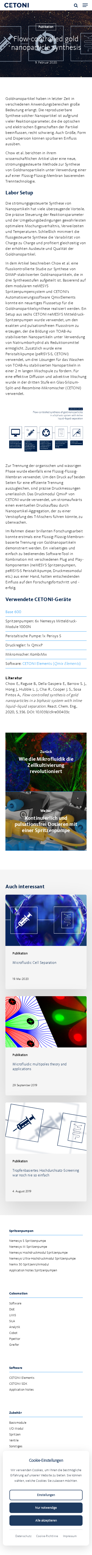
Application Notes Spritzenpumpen (33, 1270)
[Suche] (75, 5)
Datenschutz (23, 1536)
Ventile (14, 1440)
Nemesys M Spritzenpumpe (28, 1246)
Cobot (13, 1333)
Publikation (45, 27)
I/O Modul (16, 1428)
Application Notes (21, 1389)
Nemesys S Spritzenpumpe (27, 1241)
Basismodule (17, 1422)
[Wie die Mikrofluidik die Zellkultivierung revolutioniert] (45, 762)
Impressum (70, 1536)
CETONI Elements (21, 1378)
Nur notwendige (46, 1507)
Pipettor (15, 1339)
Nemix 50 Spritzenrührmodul (29, 1264)
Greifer (14, 1344)
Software (15, 1303)
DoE (12, 1309)
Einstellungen (46, 1495)
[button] (85, 5)
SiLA (12, 1321)
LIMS (12, 1315)
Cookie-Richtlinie (47, 1536)
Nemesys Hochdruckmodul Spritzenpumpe (38, 1252)
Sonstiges (16, 1446)
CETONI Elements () (51, 664)
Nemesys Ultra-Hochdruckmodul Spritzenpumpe (42, 1258)
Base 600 (13, 612)
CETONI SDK (18, 1383)
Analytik (14, 1327)
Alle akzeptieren (46, 1520)
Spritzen (15, 1434)
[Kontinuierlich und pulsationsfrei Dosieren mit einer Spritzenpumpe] (45, 821)
